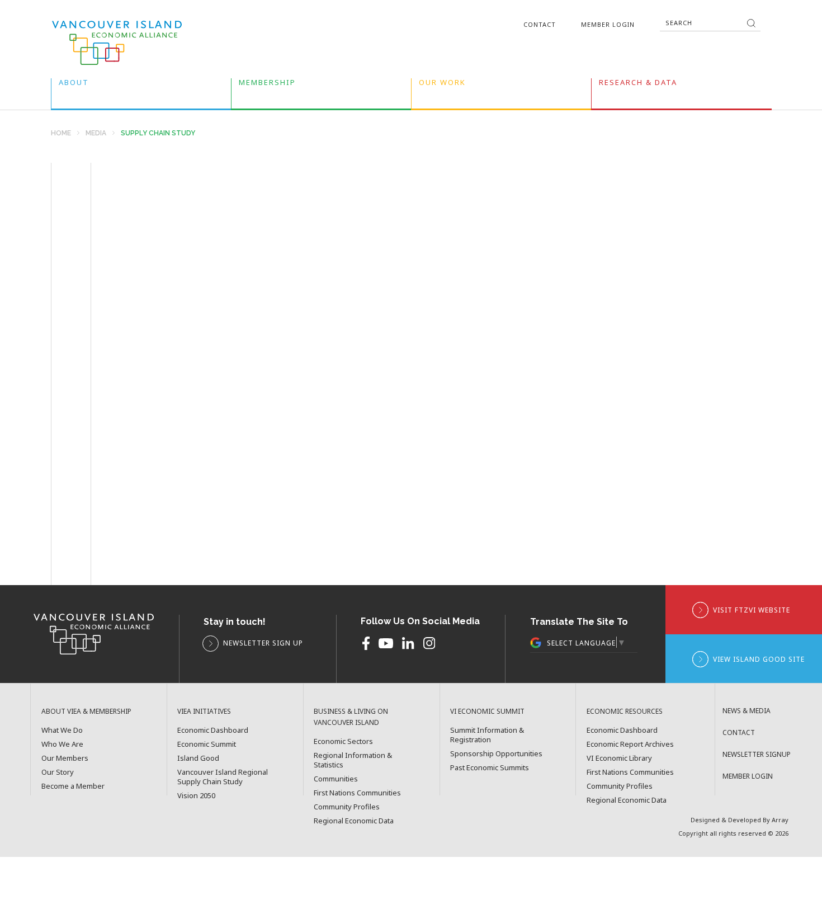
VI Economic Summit (487, 711)
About (74, 84)
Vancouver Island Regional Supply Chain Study (222, 776)
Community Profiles (347, 807)
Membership (267, 84)
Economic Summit (206, 744)
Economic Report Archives (630, 744)
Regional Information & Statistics (353, 760)
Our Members (64, 758)
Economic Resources (625, 711)
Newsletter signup (756, 754)
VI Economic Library (619, 758)
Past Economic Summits (489, 767)
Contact (539, 24)
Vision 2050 (196, 795)
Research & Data (638, 84)
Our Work (442, 84)
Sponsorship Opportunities (496, 753)
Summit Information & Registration (487, 735)
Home (61, 133)
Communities (336, 779)
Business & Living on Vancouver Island (351, 716)
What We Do (62, 730)
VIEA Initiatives (204, 711)
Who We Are (62, 744)
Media (96, 133)
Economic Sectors (343, 741)
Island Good (198, 758)
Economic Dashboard (212, 730)
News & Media (746, 710)
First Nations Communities (357, 793)
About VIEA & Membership (86, 711)
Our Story (57, 772)
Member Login (608, 24)
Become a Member (73, 786)
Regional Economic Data (354, 821)
